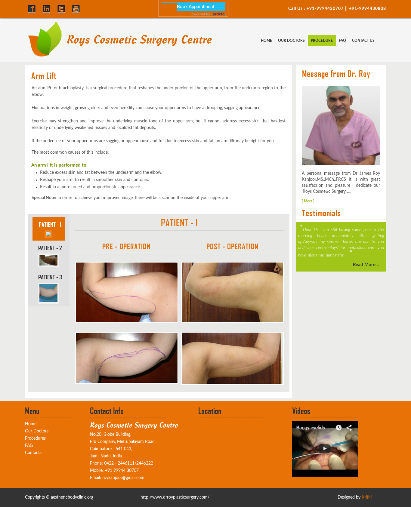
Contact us (363, 40)
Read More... (366, 265)
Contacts (33, 453)
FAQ (342, 40)
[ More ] (308, 201)
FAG (29, 446)
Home (266, 40)
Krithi (367, 497)
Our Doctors (291, 40)
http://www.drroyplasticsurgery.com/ (175, 497)
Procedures (35, 438)
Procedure (322, 40)
